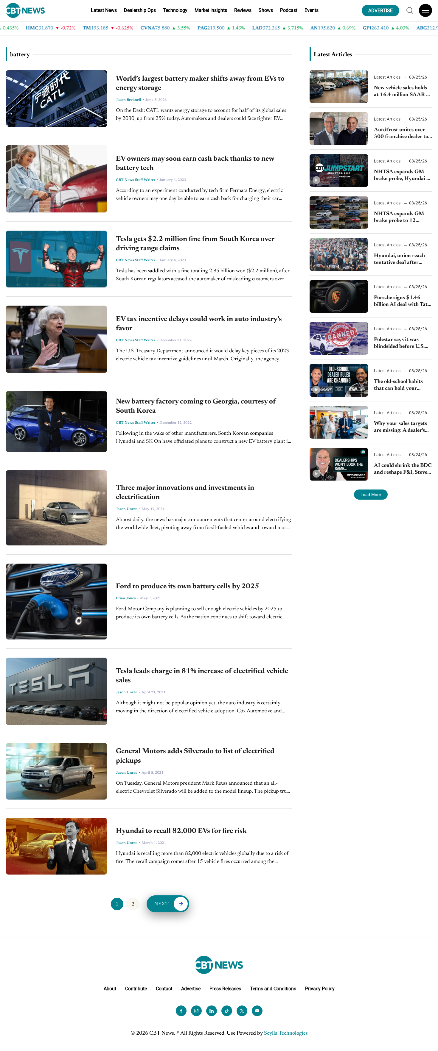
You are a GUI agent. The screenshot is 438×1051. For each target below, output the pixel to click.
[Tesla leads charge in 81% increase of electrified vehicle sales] (56, 691)
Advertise (191, 988)
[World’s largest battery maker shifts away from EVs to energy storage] (56, 98)
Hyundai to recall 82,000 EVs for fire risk (181, 831)
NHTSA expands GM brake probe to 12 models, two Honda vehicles (399, 218)
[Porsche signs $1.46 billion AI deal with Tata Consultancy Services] (339, 296)
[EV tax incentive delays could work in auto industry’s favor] (56, 339)
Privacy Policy (320, 988)
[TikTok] (226, 1010)
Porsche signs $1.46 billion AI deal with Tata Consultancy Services (402, 302)
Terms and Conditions (273, 988)
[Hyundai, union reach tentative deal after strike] (339, 254)
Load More (371, 494)
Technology (175, 10)
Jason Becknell (128, 100)
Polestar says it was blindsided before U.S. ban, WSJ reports (399, 344)
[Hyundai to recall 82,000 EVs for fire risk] (56, 846)
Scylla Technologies (286, 1033)
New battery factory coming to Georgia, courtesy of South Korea (196, 406)
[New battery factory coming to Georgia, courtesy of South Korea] (56, 421)
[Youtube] (257, 1010)
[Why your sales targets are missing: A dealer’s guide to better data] (339, 422)
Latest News (104, 10)
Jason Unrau (126, 509)
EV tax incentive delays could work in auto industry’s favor (199, 324)
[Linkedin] (211, 1010)
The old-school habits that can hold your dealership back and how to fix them (402, 385)
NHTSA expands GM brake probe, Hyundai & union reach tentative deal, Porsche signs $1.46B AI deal (402, 176)
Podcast (288, 10)
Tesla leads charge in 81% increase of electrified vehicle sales (202, 676)
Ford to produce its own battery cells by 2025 (187, 586)
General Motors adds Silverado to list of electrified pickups (195, 756)
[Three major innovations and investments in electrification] (56, 508)
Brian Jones (126, 598)
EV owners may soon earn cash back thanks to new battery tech (195, 163)
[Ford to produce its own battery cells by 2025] (56, 601)
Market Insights (211, 10)
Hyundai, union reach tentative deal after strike (399, 260)
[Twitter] (242, 1010)
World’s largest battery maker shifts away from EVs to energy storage (200, 83)
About (110, 988)
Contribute (136, 988)
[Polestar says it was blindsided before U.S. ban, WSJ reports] (339, 338)
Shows (266, 10)
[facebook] (181, 1010)
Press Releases (225, 988)
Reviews (242, 10)
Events (312, 10)
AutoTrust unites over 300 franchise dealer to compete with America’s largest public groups (401, 134)
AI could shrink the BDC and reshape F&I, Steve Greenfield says (403, 469)
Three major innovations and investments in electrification (185, 492)
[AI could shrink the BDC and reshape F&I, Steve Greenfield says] (339, 464)
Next (161, 904)
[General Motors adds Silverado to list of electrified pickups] (56, 771)
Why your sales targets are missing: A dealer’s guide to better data (400, 427)
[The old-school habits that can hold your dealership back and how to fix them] (339, 380)
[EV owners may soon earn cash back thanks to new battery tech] (56, 178)
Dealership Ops (140, 10)
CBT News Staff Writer (135, 180)
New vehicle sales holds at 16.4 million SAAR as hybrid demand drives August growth (402, 92)
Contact (164, 988)
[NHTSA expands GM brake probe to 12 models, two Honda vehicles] (339, 212)
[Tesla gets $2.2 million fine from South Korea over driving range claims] (56, 259)
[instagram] (196, 1010)
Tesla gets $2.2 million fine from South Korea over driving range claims (195, 244)
